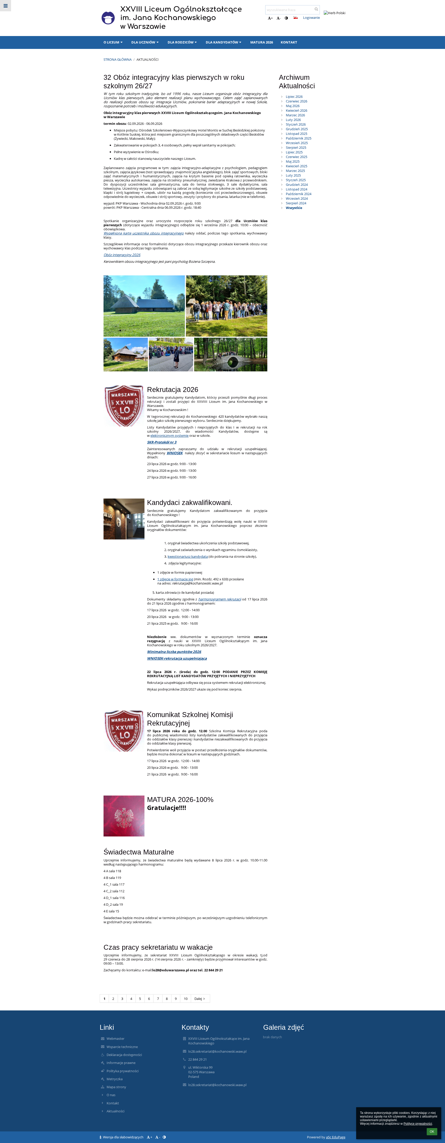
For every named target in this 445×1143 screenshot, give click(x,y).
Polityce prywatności (418, 1123)
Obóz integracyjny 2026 (122, 254)
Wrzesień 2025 (297, 143)
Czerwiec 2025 (296, 156)
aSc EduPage (335, 1137)
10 (185, 998)
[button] (286, 18)
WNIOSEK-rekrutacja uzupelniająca (177, 658)
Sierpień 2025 (296, 147)
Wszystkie (294, 207)
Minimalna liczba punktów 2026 (174, 651)
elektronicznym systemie (169, 435)
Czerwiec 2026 (296, 101)
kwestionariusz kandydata (188, 556)
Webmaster (115, 1038)
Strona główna (118, 59)
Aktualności (147, 59)
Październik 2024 (298, 193)
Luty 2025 (293, 175)
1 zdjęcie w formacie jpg (175, 579)
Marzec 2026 (295, 115)
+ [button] (272, 18)
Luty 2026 (293, 119)
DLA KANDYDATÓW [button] (222, 42)
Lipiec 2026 (294, 96)
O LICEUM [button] (111, 42)
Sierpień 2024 (296, 203)
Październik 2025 (298, 138)
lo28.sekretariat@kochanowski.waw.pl (217, 1051)
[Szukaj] (316, 9)
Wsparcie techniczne (122, 1046)
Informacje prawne (121, 1062)
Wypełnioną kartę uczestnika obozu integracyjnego (144, 233)
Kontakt (113, 1103)
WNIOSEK (175, 453)
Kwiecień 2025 (296, 166)
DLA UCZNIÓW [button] (143, 42)
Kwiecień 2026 (296, 110)
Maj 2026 (292, 105)
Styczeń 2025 (296, 180)
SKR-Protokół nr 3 (161, 442)
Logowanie (311, 17)
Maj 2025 (292, 161)
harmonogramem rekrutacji (219, 599)
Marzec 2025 (295, 170)
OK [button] (432, 1131)
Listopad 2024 (296, 189)
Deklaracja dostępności (124, 1054)
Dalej (198, 998)
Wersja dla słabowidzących (123, 1137)
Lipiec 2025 (294, 152)
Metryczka (115, 1079)
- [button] (280, 18)
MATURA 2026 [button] (261, 42)
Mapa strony (116, 1087)
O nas (111, 1095)
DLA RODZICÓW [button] (181, 42)
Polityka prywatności (123, 1071)
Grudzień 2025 (297, 129)
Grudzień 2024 (297, 184)
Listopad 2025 (296, 133)
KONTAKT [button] (289, 42)
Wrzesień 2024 (297, 198)
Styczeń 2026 (296, 124)
